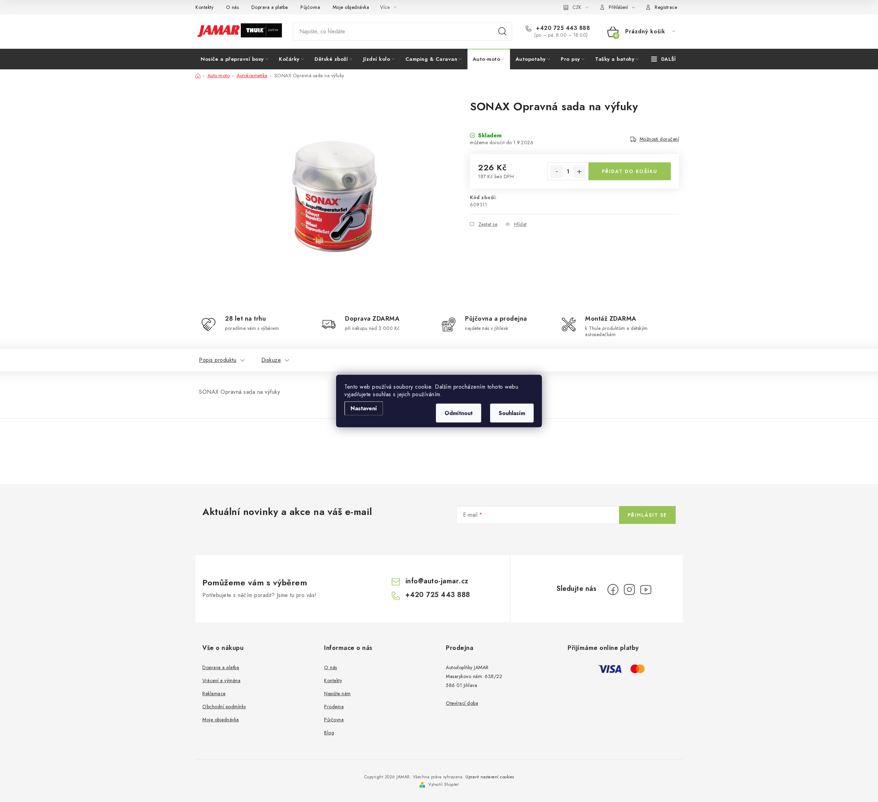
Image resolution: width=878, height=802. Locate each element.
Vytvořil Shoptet (443, 784)
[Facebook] (612, 589)
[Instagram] (629, 589)
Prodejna (334, 706)
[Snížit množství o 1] (556, 171)
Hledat (502, 32)
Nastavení (364, 408)
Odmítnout (458, 413)
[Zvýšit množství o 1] (579, 171)
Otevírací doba (462, 703)
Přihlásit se (647, 515)
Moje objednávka (351, 7)
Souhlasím (512, 413)
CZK (577, 7)
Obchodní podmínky (224, 706)
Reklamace (214, 693)
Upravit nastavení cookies (489, 777)
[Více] (663, 59)
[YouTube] (645, 589)
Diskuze (271, 360)
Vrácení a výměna (221, 680)
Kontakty (204, 7)
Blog (329, 732)
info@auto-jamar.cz (436, 581)
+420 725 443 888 (562, 28)
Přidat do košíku (629, 171)
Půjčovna (310, 7)
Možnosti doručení (659, 139)
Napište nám (337, 693)
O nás (232, 7)
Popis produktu (217, 360)
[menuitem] (234, 59)
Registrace (666, 7)
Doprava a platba (269, 7)
